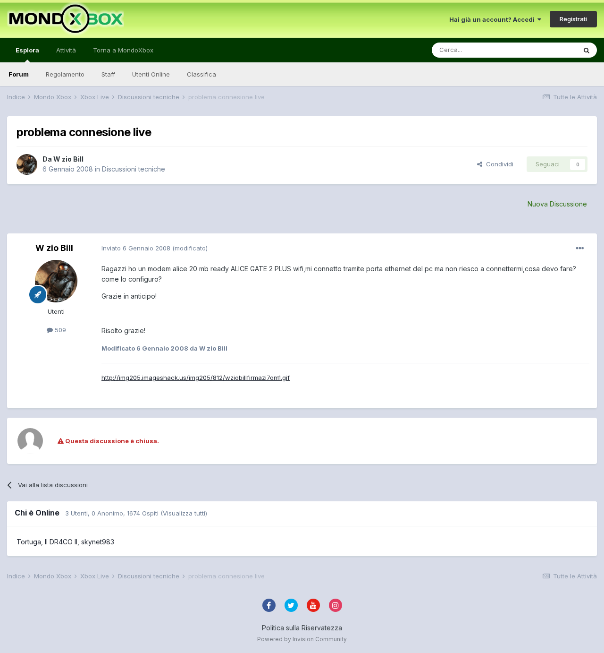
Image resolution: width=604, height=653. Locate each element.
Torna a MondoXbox (123, 50)
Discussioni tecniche (133, 169)
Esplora (27, 50)
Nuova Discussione (557, 204)
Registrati (573, 19)
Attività (66, 50)
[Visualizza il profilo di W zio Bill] (27, 164)
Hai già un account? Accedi (493, 19)
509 (59, 330)
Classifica (201, 74)
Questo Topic (544, 49)
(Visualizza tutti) (183, 513)
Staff (108, 74)
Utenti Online (151, 74)
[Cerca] (586, 50)
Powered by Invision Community (302, 639)
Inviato (135, 248)
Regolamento (65, 74)
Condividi (497, 164)
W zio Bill (68, 159)
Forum (18, 74)
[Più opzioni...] (579, 248)
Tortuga (29, 542)
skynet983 (97, 542)
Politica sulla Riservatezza (302, 628)
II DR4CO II (61, 542)
